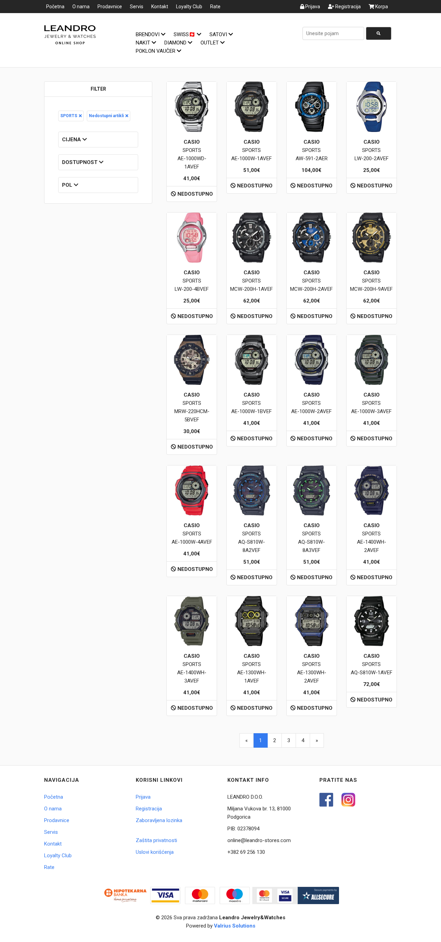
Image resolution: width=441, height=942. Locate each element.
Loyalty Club (189, 6)
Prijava (312, 6)
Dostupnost (80, 162)
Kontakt (159, 6)
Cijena (72, 139)
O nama (81, 6)
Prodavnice (110, 6)
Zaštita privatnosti (156, 840)
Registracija (347, 6)
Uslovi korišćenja (155, 852)
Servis (136, 6)
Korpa (381, 6)
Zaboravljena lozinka (159, 820)
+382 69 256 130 (246, 852)
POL (68, 185)
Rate (215, 6)
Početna (55, 6)
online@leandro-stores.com (259, 840)
